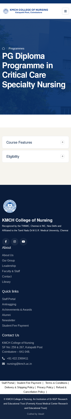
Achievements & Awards (17, 309)
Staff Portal (9, 299)
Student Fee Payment (15, 325)
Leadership (9, 265)
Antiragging (9, 304)
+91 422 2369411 (16, 358)
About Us (7, 255)
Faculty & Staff (11, 271)
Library (6, 281)
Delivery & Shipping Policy (19, 387)
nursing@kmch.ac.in (18, 363)
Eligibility (12, 156)
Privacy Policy (45, 387)
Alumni (6, 315)
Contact (7, 276)
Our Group (8, 260)
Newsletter (8, 320)
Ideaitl (41, 414)
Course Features (19, 142)
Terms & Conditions (56, 382)
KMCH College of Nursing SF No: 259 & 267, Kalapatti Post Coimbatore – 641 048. (22, 347)
